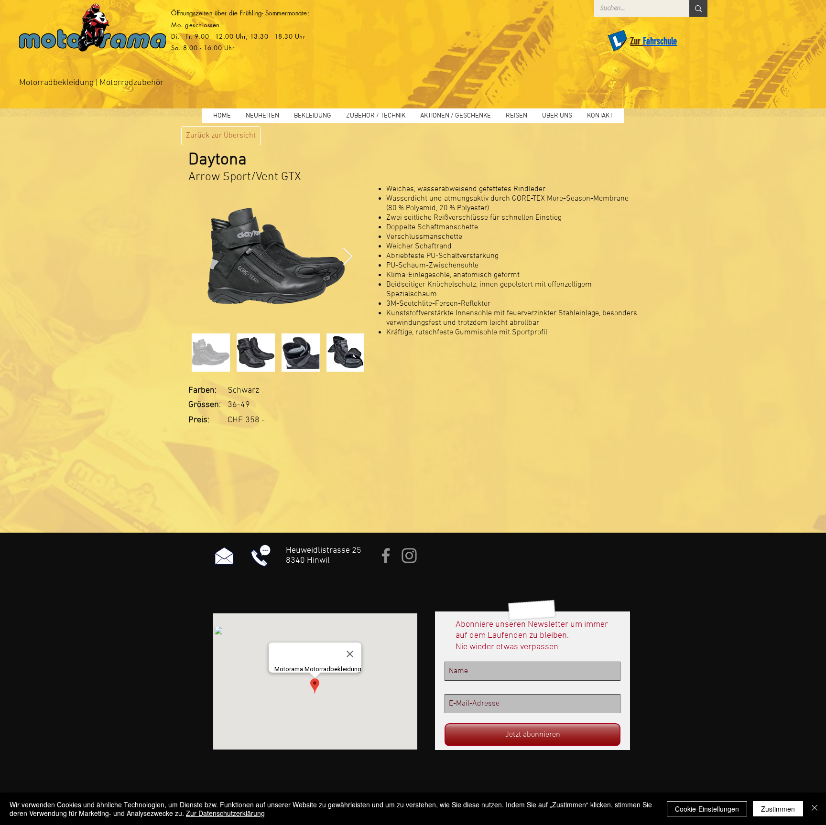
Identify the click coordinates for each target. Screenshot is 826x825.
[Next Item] (347, 257)
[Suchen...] (698, 8)
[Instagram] (409, 556)
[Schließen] (814, 808)
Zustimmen (778, 809)
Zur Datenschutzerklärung (225, 813)
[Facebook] (386, 556)
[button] (312, 115)
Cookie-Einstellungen (707, 809)
